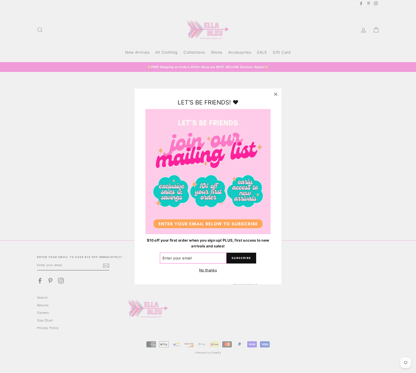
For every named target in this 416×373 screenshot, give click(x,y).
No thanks (208, 270)
